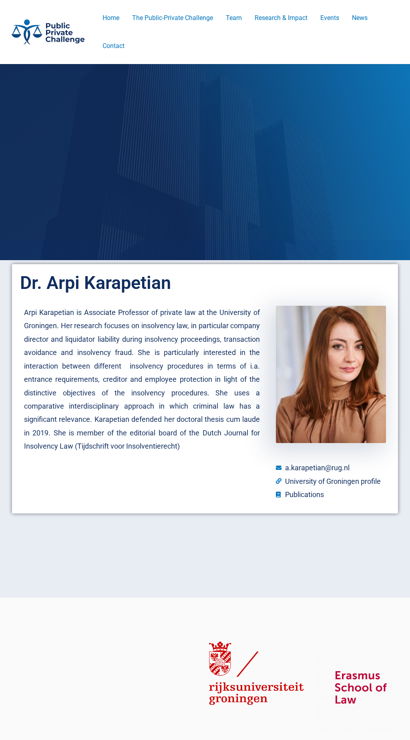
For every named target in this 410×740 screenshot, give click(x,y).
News (360, 18)
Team (234, 18)
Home (110, 18)
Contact (113, 46)
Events (329, 18)
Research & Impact (281, 18)
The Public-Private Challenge (172, 18)
